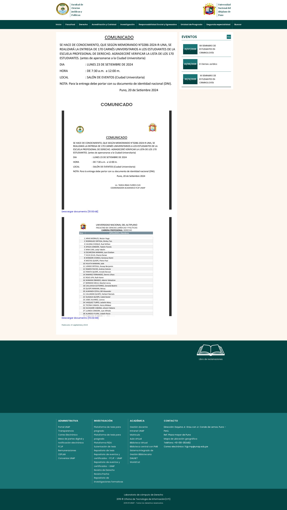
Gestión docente (139, 426)
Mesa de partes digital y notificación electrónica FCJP (71, 442)
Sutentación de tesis (105, 446)
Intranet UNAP (137, 430)
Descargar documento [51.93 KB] (80, 211)
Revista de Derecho (104, 470)
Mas (229, 37)
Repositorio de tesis (104, 450)
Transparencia (66, 430)
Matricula (135, 434)
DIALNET (134, 458)
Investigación (127, 24)
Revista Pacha (101, 473)
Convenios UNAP (66, 458)
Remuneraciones (67, 450)
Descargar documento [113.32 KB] (80, 317)
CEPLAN (62, 454)
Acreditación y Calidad (104, 24)
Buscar (238, 24)
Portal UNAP (64, 426)
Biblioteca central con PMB (144, 446)
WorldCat (135, 462)
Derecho (83, 24)
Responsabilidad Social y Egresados (158, 24)
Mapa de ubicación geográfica (180, 438)
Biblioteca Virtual (139, 442)
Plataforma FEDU (103, 442)
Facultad (70, 24)
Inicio (58, 24)
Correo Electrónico (68, 434)
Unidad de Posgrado (191, 24)
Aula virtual (136, 438)
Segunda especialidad (218, 24)
